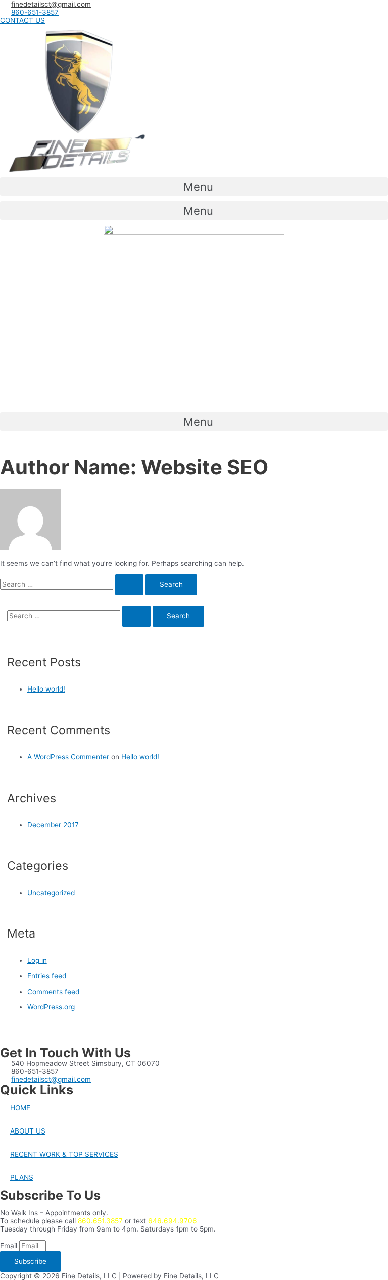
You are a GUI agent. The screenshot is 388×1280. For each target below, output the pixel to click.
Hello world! (46, 689)
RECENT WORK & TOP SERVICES (64, 1154)
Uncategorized (51, 893)
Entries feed (46, 976)
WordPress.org (51, 1007)
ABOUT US (27, 1131)
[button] (22, 20)
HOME (20, 1108)
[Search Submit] (129, 585)
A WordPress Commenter (68, 757)
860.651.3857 (100, 1221)
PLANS (21, 1177)
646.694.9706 (172, 1221)
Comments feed (53, 992)
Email (9, 1246)
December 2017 (53, 825)
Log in (37, 960)
